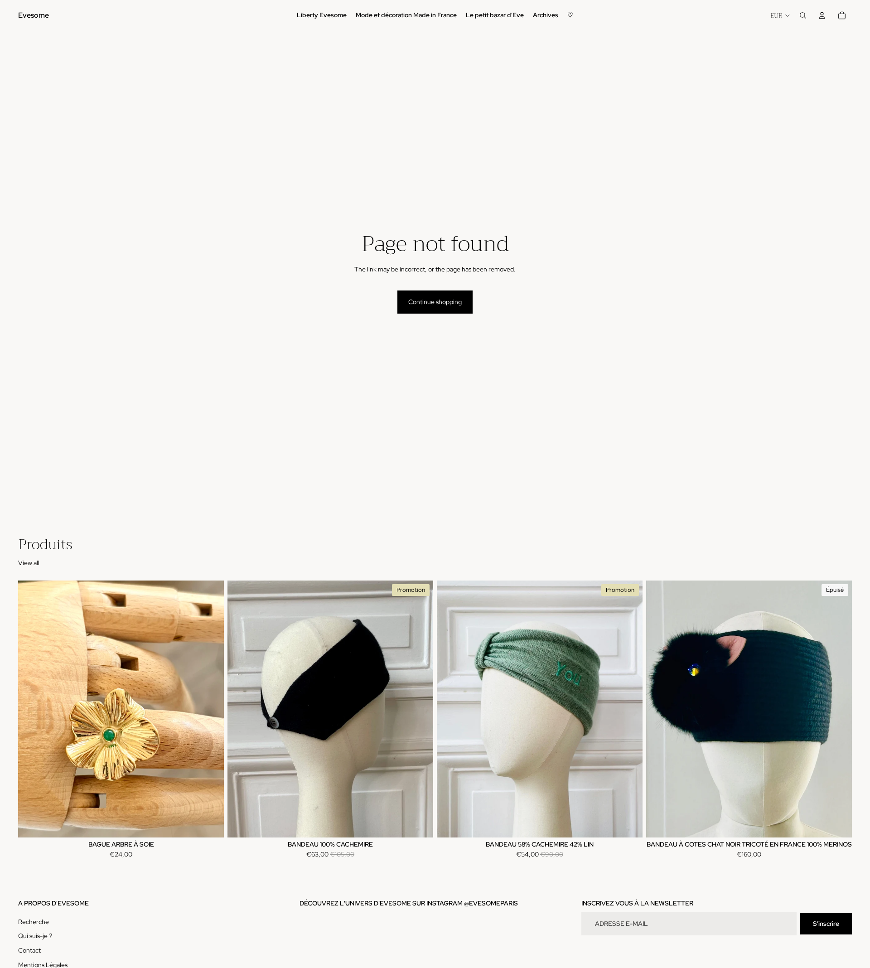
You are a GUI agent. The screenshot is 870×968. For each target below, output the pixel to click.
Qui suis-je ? (35, 936)
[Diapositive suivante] (210, 709)
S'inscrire (826, 924)
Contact (29, 950)
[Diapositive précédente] (31, 709)
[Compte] (822, 15)
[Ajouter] (210, 823)
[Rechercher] (803, 15)
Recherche (33, 922)
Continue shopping (435, 302)
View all (28, 563)
